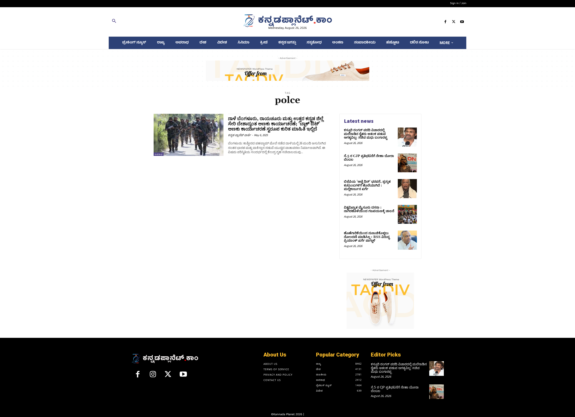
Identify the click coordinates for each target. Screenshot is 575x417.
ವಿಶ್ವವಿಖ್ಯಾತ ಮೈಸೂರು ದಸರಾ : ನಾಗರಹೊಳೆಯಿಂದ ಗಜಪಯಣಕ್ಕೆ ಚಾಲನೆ (369, 209)
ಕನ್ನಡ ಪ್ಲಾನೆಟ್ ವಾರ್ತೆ (239, 135)
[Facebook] (445, 23)
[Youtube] (462, 23)
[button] (167, 21)
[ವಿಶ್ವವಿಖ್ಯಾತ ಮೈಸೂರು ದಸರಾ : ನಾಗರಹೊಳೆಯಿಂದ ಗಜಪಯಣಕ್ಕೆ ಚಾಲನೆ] (407, 214)
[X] (454, 23)
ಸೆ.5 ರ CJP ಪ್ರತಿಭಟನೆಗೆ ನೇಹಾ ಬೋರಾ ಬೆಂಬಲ (369, 158)
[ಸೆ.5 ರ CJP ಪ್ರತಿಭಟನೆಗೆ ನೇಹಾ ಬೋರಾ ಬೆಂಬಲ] (407, 163)
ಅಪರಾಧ (159, 154)
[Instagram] (152, 376)
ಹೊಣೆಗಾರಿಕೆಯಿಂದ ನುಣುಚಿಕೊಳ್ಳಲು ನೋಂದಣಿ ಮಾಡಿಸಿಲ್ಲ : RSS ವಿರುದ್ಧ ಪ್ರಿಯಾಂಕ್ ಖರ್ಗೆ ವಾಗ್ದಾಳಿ (366, 237)
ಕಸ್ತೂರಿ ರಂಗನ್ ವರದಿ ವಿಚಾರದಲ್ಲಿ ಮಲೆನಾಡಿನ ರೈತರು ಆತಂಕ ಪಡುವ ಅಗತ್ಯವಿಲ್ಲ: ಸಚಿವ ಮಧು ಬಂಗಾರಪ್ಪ (365, 134)
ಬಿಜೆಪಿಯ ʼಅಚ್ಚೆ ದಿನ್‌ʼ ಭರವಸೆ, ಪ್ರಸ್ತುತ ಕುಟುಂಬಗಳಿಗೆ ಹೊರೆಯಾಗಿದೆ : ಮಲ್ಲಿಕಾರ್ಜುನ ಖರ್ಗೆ (367, 185)
